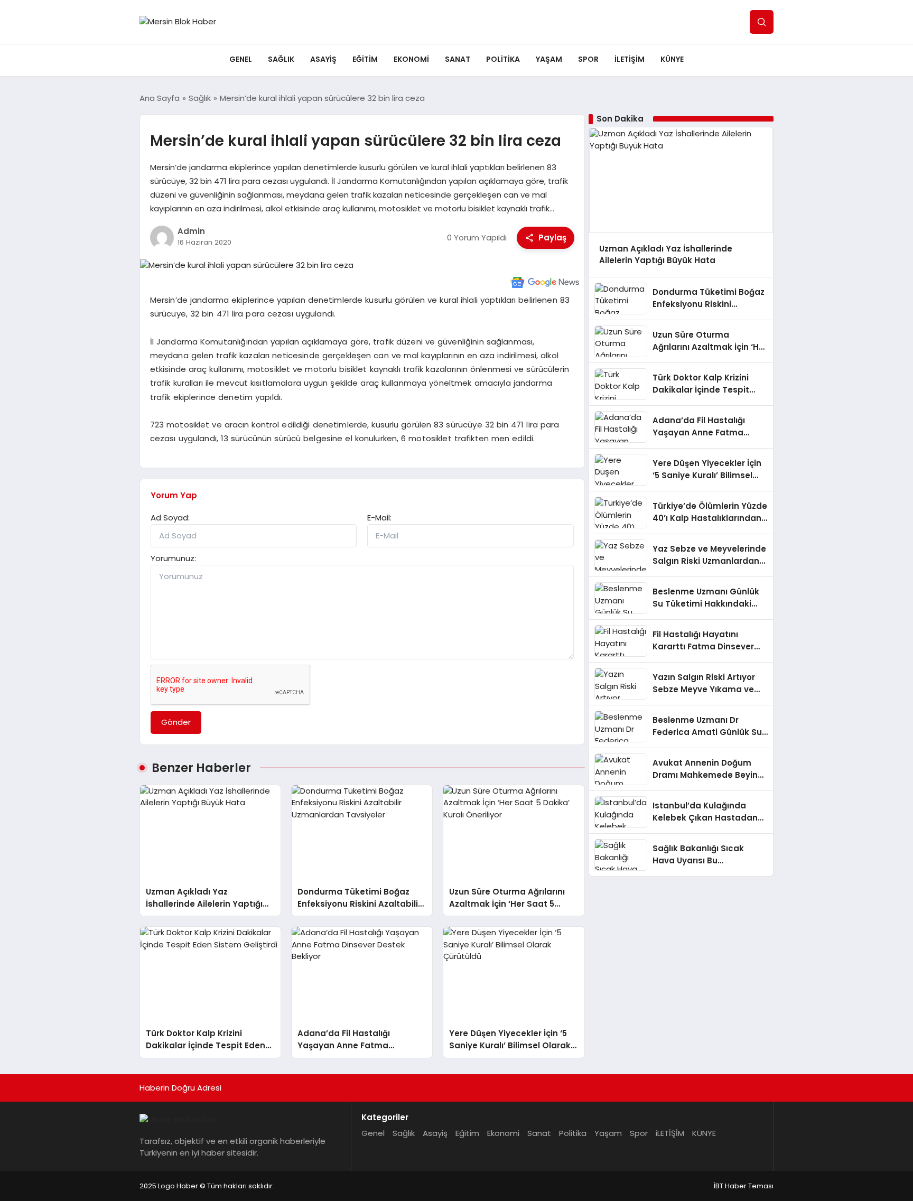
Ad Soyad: (170, 517)
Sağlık (281, 59)
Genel (240, 59)
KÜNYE (672, 59)
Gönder (176, 722)
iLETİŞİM (629, 59)
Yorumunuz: (173, 558)
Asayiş (323, 59)
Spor (588, 59)
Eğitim (365, 59)
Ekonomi (411, 59)
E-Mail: (379, 517)
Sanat (457, 59)
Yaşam (549, 59)
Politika (503, 59)
